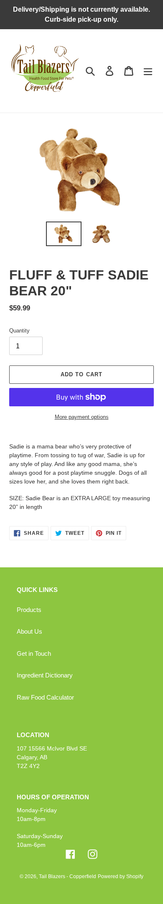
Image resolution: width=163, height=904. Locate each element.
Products (29, 609)
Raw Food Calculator (45, 697)
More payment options (82, 417)
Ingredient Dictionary (45, 675)
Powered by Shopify (120, 876)
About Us (29, 631)
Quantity (19, 330)
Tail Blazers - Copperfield (67, 876)
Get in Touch (34, 653)
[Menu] (148, 71)
